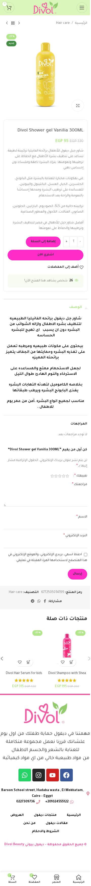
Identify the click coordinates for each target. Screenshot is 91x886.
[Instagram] (38, 775)
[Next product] (7, 23)
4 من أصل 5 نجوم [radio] (56, 476)
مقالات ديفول (57, 823)
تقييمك (80, 476)
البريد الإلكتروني (75, 536)
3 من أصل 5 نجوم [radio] (60, 476)
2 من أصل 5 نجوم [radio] (63, 476)
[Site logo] (45, 8)
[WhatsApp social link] (39, 601)
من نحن (29, 823)
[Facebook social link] (45, 601)
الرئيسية (81, 23)
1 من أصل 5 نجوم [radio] (67, 476)
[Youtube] (52, 775)
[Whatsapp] (24, 775)
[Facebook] (66, 775)
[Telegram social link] (32, 601)
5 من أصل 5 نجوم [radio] (52, 476)
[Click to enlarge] (77, 105)
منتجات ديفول (45, 815)
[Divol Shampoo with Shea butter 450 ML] (67, 648)
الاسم (81, 517)
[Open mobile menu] (82, 8)
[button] (71, 662)
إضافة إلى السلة (43, 241)
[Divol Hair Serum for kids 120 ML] (24, 648)
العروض (17, 815)
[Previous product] (19, 23)
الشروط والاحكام (45, 831)
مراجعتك (79, 485)
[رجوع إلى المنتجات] (13, 23)
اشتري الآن (45, 255)
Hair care (63, 23)
